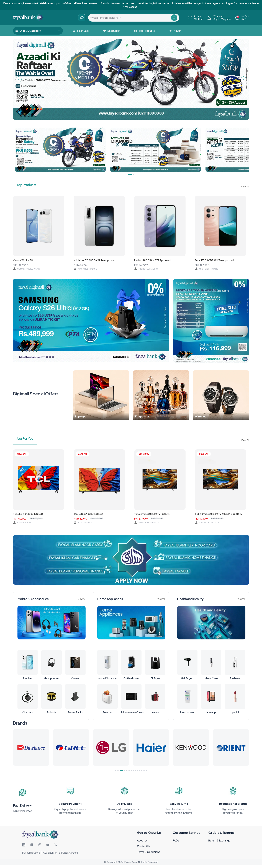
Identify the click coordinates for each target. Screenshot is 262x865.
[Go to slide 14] (146, 770)
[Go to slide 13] (144, 770)
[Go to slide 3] (120, 770)
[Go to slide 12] (141, 770)
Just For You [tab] (25, 438)
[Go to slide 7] (131, 770)
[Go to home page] (81, 17)
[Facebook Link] (31, 844)
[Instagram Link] (39, 844)
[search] (129, 17)
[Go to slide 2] (118, 770)
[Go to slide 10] (137, 770)
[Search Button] (174, 17)
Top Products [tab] (27, 185)
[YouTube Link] (47, 844)
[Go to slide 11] (139, 770)
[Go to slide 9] (135, 770)
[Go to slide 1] (115, 770)
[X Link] (55, 844)
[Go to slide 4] (123, 770)
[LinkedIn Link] (23, 844)
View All (245, 186)
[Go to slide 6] (129, 770)
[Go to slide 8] (133, 770)
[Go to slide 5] (126, 770)
